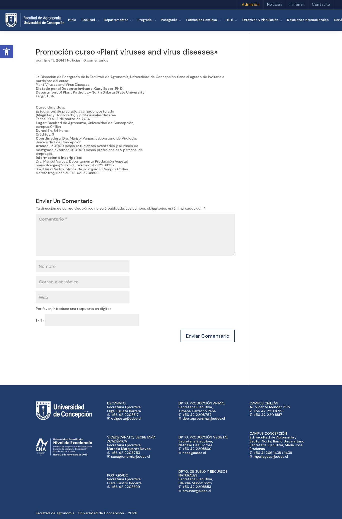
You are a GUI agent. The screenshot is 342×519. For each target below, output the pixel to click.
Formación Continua (201, 20)
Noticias (275, 4)
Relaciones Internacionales (307, 20)
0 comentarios (95, 60)
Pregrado (145, 20)
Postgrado (169, 20)
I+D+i (229, 20)
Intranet (297, 4)
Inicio (72, 20)
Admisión (251, 4)
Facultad (88, 20)
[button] (6, 51)
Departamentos (116, 20)
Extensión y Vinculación (260, 20)
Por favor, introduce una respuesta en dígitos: (74, 308)
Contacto (321, 4)
